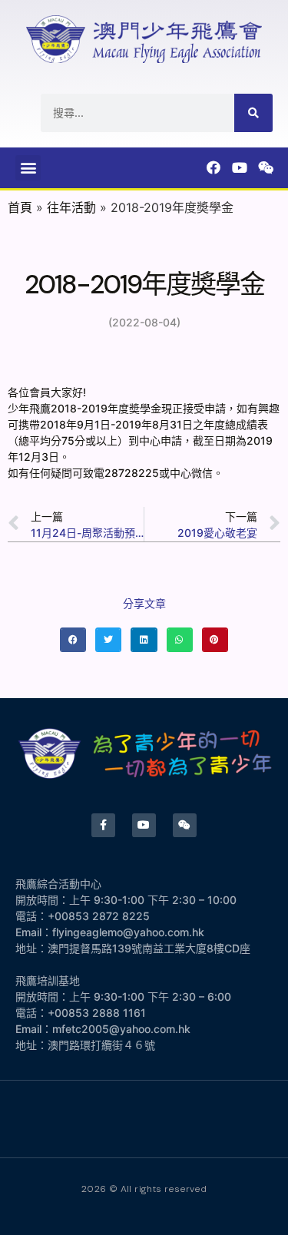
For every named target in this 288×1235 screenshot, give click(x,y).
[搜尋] (253, 113)
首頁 (20, 207)
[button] (28, 167)
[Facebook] (213, 167)
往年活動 (71, 207)
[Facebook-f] (103, 825)
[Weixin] (266, 167)
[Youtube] (240, 167)
